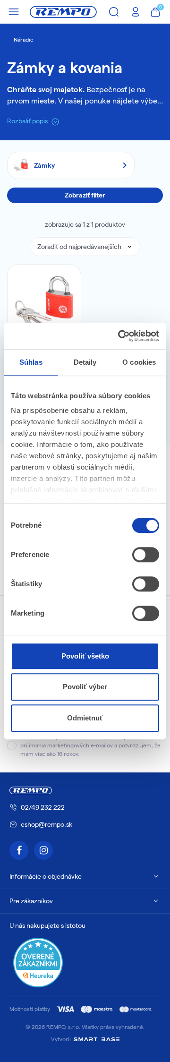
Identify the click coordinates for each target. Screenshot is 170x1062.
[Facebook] (18, 850)
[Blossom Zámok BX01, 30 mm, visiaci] (44, 301)
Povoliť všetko (85, 656)
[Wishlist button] (67, 278)
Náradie (24, 39)
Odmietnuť (85, 718)
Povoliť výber (85, 687)
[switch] (145, 554)
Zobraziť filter (85, 195)
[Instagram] (43, 850)
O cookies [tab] (139, 362)
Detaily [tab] (85, 362)
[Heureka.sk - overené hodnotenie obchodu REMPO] (38, 962)
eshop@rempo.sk (46, 824)
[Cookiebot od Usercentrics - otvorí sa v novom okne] (120, 336)
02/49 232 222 (43, 807)
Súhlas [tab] (30, 362)
